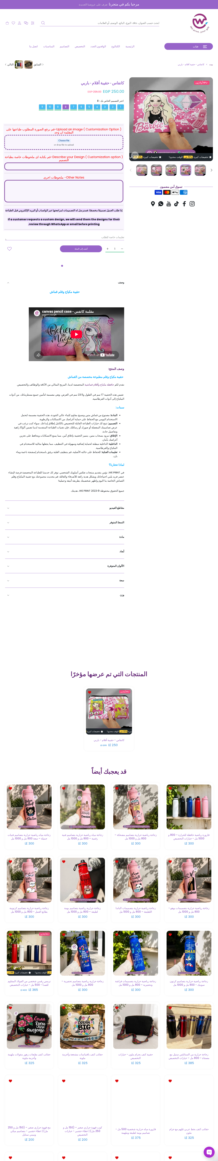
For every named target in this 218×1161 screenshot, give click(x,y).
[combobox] (99, 23)
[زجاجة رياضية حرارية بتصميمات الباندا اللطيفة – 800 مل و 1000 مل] (135, 880)
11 (42, 107)
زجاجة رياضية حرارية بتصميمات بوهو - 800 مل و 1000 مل (188, 909)
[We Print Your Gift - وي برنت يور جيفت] (200, 23)
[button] (26, 23)
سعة (121, 580)
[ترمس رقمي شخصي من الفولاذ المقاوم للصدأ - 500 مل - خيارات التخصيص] (29, 953)
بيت (211, 64)
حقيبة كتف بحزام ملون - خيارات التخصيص (135, 1056)
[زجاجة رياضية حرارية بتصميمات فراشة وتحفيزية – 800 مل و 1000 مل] (135, 953)
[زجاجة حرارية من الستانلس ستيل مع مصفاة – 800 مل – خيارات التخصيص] (189, 1026)
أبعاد (122, 551)
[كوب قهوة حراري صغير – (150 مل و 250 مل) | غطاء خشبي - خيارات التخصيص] (82, 1099)
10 (50, 107)
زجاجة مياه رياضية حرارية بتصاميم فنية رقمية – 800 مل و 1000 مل (82, 836)
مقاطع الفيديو (117, 508)
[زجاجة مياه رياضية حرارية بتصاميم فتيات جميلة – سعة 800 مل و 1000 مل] (29, 807)
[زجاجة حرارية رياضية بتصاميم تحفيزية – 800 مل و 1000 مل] (82, 953)
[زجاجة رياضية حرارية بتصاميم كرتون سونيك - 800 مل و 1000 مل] (189, 953)
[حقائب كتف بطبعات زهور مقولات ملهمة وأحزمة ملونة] (29, 1026)
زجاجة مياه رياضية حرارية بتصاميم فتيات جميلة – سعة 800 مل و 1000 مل (29, 836)
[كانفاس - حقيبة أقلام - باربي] (109, 711)
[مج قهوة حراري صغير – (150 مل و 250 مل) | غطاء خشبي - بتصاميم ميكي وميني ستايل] (29, 1099)
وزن (122, 595)
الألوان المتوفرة (115, 566)
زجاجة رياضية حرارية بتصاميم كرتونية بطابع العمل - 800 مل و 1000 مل (29, 909)
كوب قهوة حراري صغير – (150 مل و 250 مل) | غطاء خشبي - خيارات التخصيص (82, 1131)
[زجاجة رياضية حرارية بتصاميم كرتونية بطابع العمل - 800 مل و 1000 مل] (29, 880)
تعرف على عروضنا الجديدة (93, 4)
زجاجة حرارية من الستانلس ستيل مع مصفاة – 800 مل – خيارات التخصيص (188, 1056)
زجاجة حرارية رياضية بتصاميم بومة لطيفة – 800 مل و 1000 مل (82, 909)
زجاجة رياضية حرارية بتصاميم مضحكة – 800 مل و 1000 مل (136, 836)
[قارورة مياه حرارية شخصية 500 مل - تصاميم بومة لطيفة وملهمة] (135, 1099)
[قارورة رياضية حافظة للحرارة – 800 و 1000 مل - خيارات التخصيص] (189, 807)
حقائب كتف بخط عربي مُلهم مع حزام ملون (188, 1131)
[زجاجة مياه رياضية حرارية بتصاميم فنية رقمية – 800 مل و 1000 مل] (82, 807)
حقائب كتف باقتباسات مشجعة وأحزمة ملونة (82, 1056)
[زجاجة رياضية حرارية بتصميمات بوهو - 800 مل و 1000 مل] (189, 880)
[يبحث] (43, 22)
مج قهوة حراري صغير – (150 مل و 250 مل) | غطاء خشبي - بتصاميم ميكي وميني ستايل (29, 1131)
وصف (121, 282)
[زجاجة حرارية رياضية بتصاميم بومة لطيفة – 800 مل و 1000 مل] (82, 880)
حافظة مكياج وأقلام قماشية (99, 384)
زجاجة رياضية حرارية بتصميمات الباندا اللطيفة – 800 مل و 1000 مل (136, 909)
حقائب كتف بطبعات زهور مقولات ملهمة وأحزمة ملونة (29, 1056)
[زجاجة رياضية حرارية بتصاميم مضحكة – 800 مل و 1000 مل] (135, 807)
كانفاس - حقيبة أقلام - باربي (109, 740)
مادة (121, 537)
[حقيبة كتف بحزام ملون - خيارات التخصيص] (135, 1026)
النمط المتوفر (117, 522)
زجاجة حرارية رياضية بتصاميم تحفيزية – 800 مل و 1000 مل (82, 983)
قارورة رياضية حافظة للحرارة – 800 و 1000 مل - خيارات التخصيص (188, 836)
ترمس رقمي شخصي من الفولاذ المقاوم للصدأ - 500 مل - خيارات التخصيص (29, 983)
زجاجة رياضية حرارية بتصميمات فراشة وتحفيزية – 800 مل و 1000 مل (135, 983)
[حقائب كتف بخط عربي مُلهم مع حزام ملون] (189, 1099)
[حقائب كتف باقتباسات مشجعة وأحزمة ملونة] (82, 1026)
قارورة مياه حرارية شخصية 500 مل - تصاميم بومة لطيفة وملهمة (135, 1131)
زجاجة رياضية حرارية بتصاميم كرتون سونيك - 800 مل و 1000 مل (189, 983)
